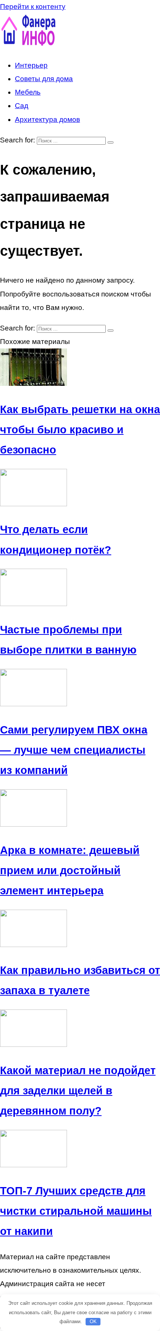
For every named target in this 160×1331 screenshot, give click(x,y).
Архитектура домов (47, 119)
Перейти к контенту (32, 6)
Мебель (28, 92)
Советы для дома (44, 79)
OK (93, 1321)
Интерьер (31, 65)
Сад (21, 106)
